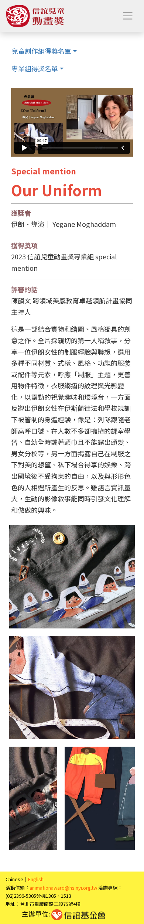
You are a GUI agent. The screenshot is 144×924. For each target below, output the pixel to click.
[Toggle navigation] (127, 15)
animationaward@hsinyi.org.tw (63, 887)
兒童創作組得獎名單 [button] (41, 51)
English (36, 879)
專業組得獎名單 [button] (34, 68)
